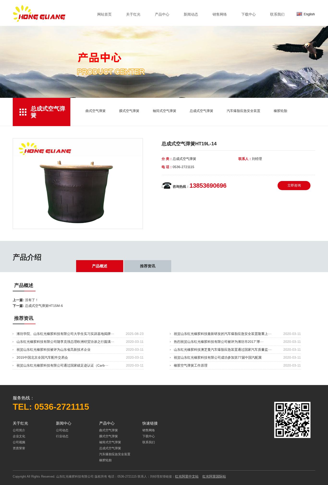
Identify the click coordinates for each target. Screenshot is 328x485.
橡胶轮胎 (280, 111)
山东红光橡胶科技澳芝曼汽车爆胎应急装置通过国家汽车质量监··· (223, 349)
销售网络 (220, 14)
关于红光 (133, 14)
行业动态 (62, 436)
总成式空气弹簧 (201, 111)
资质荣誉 (19, 448)
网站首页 (104, 14)
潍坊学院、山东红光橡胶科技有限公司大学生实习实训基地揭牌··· (65, 334)
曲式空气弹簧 (95, 111)
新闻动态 (191, 14)
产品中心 (162, 14)
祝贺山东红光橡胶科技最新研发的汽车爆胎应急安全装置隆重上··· (223, 334)
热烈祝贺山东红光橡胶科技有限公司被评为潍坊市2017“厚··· (219, 342)
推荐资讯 (147, 266)
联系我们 (277, 14)
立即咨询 (294, 185)
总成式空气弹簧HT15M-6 (44, 306)
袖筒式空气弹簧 (164, 111)
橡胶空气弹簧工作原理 (190, 365)
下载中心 (248, 14)
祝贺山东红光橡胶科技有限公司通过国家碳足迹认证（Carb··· (62, 365)
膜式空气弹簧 (129, 111)
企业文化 (19, 436)
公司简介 (19, 430)
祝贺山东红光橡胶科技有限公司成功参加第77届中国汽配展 (218, 357)
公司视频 (19, 442)
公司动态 (62, 430)
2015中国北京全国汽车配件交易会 (42, 357)
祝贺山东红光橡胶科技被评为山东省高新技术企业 (54, 349)
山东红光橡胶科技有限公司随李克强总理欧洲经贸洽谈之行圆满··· (65, 342)
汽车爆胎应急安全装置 (243, 111)
